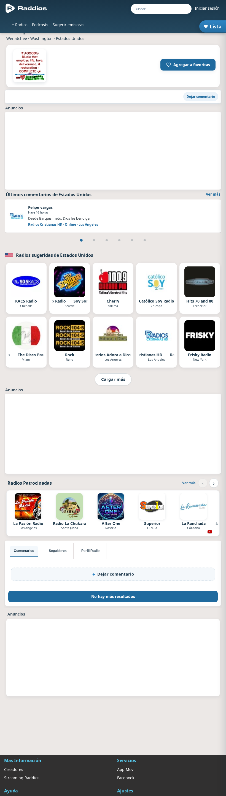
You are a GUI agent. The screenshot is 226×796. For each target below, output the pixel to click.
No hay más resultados (113, 596)
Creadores (13, 769)
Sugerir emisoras (68, 24)
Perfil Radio (90, 551)
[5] (132, 240)
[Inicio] (26, 8)
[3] (107, 240)
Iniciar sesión (207, 8)
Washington (41, 38)
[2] (94, 240)
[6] (145, 240)
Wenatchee (16, 38)
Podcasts (40, 24)
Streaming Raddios (21, 777)
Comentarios (24, 551)
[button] (188, 65)
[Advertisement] (113, 150)
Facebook (125, 777)
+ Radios (20, 24)
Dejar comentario (201, 96)
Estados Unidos (70, 38)
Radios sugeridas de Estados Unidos (54, 255)
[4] (119, 240)
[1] (81, 240)
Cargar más (113, 379)
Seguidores (58, 551)
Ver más (213, 194)
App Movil (126, 769)
